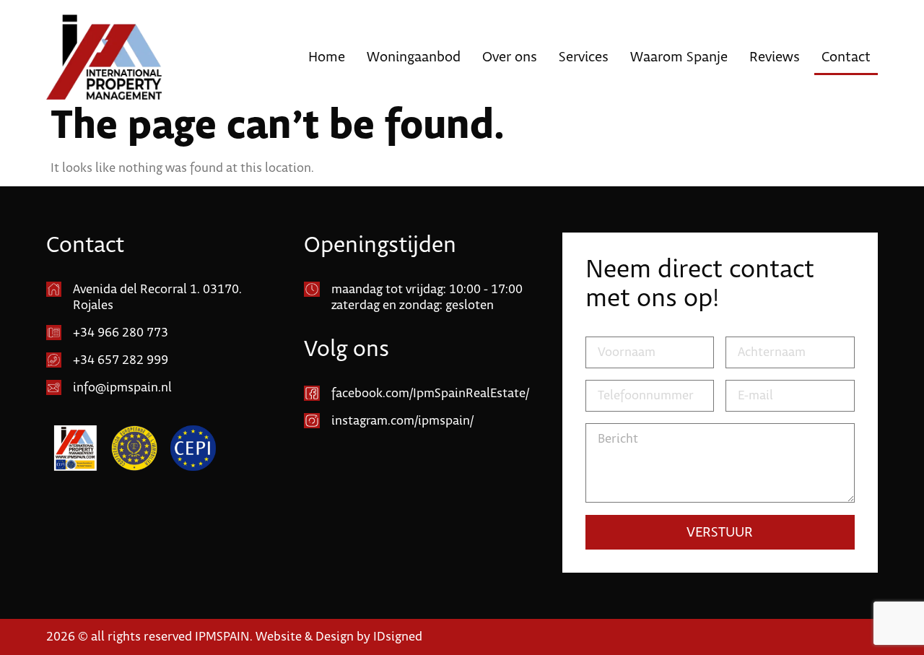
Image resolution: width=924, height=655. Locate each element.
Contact (846, 57)
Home (326, 57)
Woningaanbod (414, 57)
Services (584, 57)
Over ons (509, 57)
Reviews (774, 57)
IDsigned (397, 637)
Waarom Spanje (679, 57)
